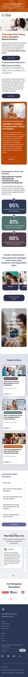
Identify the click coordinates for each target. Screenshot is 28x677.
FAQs (2, 635)
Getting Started (4, 628)
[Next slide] (25, 283)
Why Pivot (3, 621)
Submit (22, 650)
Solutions (3, 633)
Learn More (11, 96)
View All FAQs (14, 524)
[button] (10, 292)
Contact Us (3, 640)
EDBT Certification (5, 626)
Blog (2, 638)
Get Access (20, 8)
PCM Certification (5, 623)
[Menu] (24, 15)
